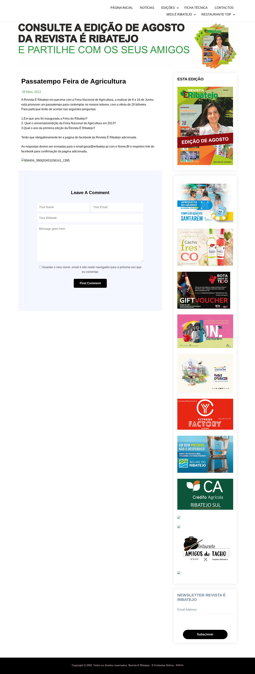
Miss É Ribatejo (179, 14)
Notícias (147, 7)
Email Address (187, 609)
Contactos (224, 7)
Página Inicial (122, 7)
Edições (168, 7)
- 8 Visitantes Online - (124, 665)
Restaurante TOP (216, 14)
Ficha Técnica (196, 7)
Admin (180, 665)
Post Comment (90, 283)
